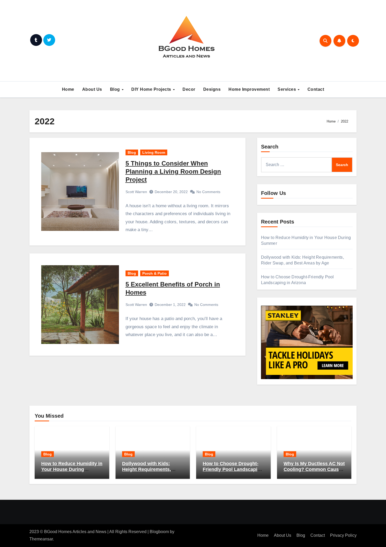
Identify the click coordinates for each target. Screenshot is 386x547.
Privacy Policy (343, 535)
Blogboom (159, 531)
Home (68, 89)
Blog (115, 89)
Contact (315, 89)
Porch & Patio (154, 273)
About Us (92, 89)
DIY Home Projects (151, 89)
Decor (188, 89)
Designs (212, 89)
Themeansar (41, 539)
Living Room (153, 152)
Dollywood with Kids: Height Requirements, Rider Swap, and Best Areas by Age (146, 472)
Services (287, 89)
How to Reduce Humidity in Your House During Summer (71, 469)
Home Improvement (249, 89)
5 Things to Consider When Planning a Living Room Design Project (173, 171)
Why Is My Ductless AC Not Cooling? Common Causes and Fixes (314, 469)
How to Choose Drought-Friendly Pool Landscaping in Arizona (233, 469)
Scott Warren (136, 192)
